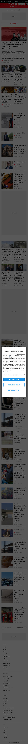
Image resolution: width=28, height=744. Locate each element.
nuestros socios (21, 354)
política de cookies (17, 370)
